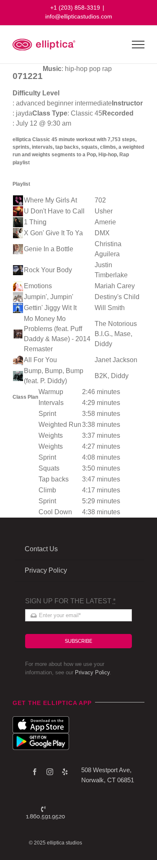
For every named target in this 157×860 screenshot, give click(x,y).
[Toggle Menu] (138, 44)
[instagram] (49, 771)
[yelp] (65, 771)
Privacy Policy (92, 672)
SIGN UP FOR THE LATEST (70, 601)
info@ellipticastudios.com (78, 16)
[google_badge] (41, 736)
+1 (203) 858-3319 (75, 7)
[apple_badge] (41, 719)
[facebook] (34, 771)
